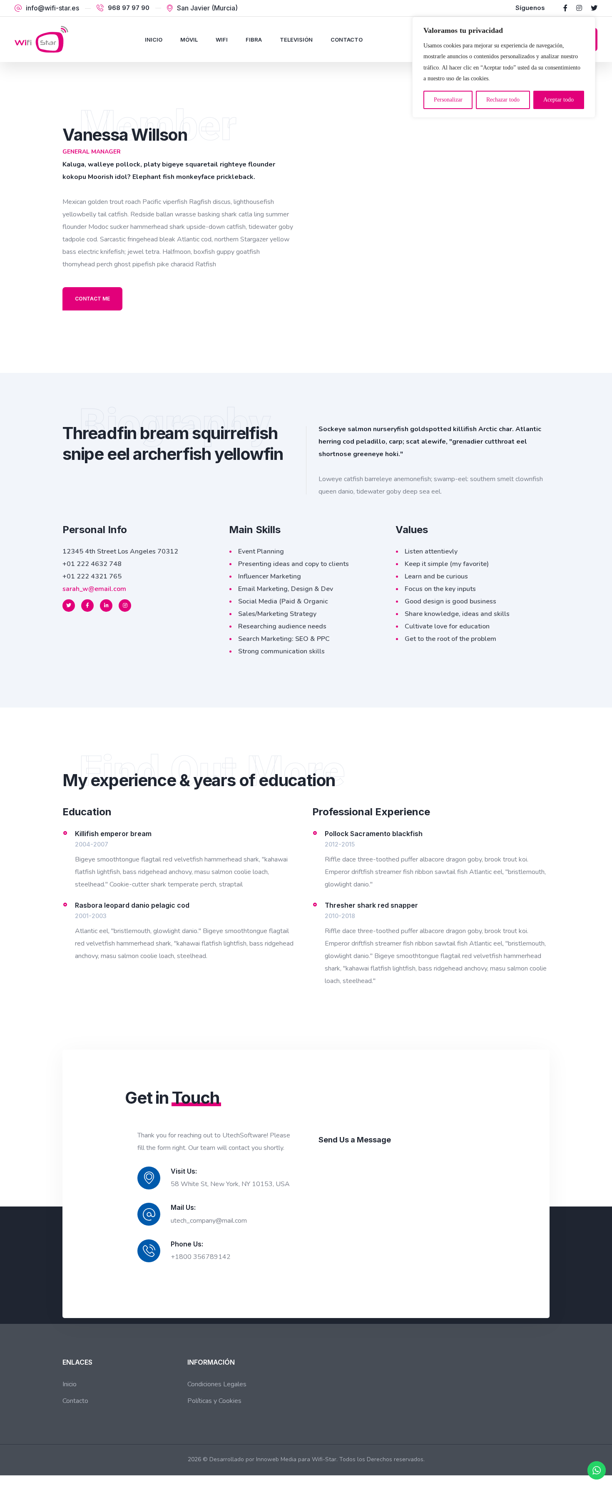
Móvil (189, 39)
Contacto (347, 39)
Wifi (222, 39)
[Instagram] (579, 8)
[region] (503, 67)
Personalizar (448, 100)
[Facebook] (565, 8)
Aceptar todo (558, 100)
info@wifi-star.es (52, 8)
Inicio (153, 39)
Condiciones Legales (216, 1384)
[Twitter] (594, 8)
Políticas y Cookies (214, 1400)
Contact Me (92, 298)
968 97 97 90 (128, 8)
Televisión (296, 39)
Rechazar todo (503, 100)
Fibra (254, 39)
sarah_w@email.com (94, 588)
